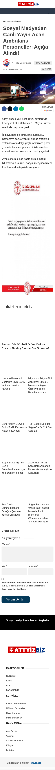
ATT (6, 50)
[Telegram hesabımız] (38, 765)
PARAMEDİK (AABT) (14, 56)
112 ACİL (9, 37)
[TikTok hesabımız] (27, 765)
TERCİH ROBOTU (13, 74)
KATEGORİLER (12, 25)
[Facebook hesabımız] (5, 765)
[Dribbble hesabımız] (32, 765)
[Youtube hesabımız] (22, 765)
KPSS (7, 44)
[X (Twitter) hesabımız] (11, 765)
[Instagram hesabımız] (16, 765)
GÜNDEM (9, 31)
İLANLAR (9, 68)
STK (7, 62)
